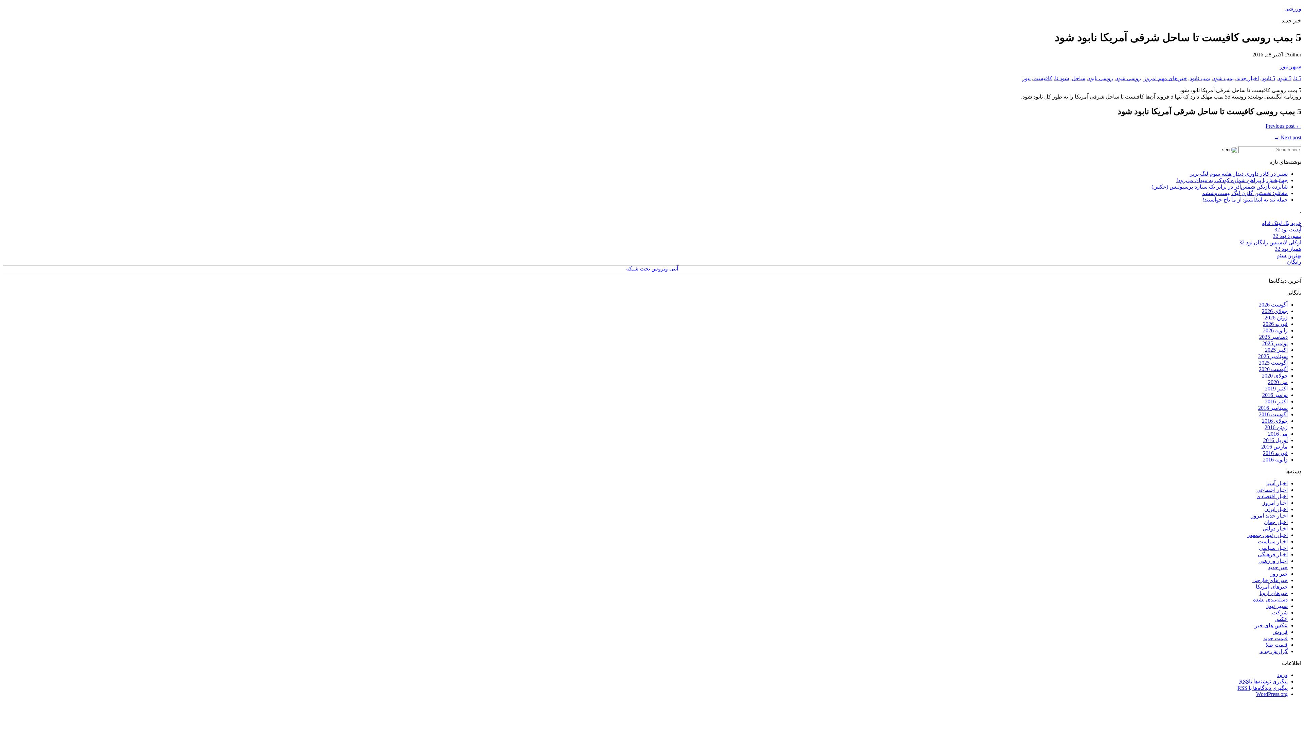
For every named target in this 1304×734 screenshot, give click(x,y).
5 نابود (1268, 78)
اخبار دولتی (1275, 528)
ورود (1282, 675)
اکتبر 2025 (1276, 350)
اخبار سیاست (1273, 541)
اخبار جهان (1276, 522)
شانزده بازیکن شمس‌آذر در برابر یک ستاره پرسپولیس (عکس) (1220, 187)
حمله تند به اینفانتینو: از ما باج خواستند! (1245, 200)
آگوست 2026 (1273, 305)
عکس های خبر (1271, 625)
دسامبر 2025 (1273, 337)
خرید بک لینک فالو (1281, 223)
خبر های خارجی (1270, 580)
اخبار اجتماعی (1272, 490)
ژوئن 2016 (1276, 427)
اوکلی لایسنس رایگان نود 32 (1270, 242)
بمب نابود (1200, 78)
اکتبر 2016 (1276, 401)
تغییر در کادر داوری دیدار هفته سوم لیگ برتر (1239, 174)
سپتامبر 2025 (1273, 356)
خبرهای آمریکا (1272, 587)
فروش (1280, 632)
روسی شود (1128, 78)
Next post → (1287, 137)
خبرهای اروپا (1274, 593)
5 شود (1284, 78)
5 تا (1297, 78)
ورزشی (1292, 9)
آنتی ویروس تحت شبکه (652, 269)
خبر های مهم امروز (1165, 78)
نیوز (1026, 78)
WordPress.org (1272, 694)
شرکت (1280, 612)
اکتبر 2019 (1276, 388)
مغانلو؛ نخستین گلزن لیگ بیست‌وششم (1245, 193)
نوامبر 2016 (1275, 395)
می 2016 (1278, 434)
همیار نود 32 (1288, 249)
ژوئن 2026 (1276, 317)
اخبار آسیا (1277, 483)
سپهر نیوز (1290, 66)
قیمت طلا (1277, 645)
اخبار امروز (1275, 503)
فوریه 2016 (1275, 453)
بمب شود (1223, 78)
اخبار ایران (1276, 509)
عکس (1281, 619)
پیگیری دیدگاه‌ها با (1262, 688)
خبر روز (1279, 574)
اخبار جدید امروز (1269, 516)
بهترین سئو (1289, 255)
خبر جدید (1278, 567)
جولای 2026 (1275, 311)
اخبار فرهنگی (1273, 554)
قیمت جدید (1275, 638)
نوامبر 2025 (1275, 343)
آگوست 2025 (1273, 363)
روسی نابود (1100, 78)
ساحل (1078, 78)
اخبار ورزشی (1273, 561)
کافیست (1042, 78)
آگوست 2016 (1273, 414)
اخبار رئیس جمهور (1267, 535)
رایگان (1294, 262)
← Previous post (1283, 126)
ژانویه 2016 (1275, 459)
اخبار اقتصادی (1272, 496)
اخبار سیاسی (1273, 548)
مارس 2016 (1274, 447)
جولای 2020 (1275, 376)
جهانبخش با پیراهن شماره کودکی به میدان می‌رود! (1232, 180)
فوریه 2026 (1275, 324)
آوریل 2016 (1275, 440)
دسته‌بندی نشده (1270, 599)
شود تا (1062, 78)
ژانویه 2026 (1275, 330)
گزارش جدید (1274, 651)
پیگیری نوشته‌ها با (1263, 681)
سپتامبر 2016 (1273, 408)
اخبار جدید (1247, 78)
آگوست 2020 (1273, 369)
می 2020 (1278, 382)
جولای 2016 (1275, 421)
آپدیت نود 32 (1287, 229)
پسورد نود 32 (1287, 236)
